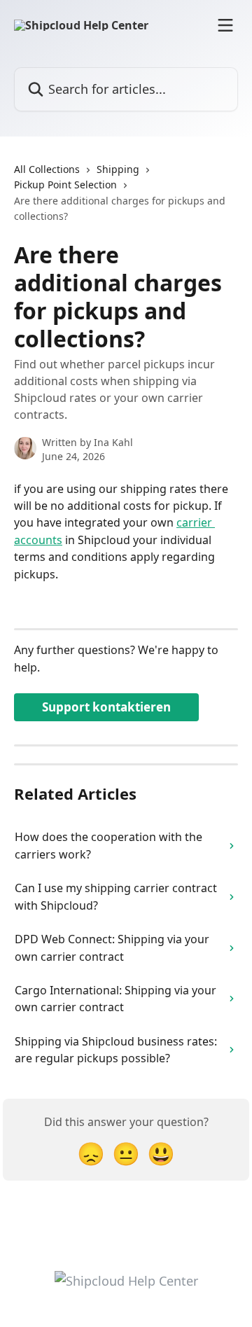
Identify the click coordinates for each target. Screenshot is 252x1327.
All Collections (47, 169)
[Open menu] (225, 25)
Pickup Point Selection (65, 184)
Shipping (118, 169)
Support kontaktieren (106, 707)
